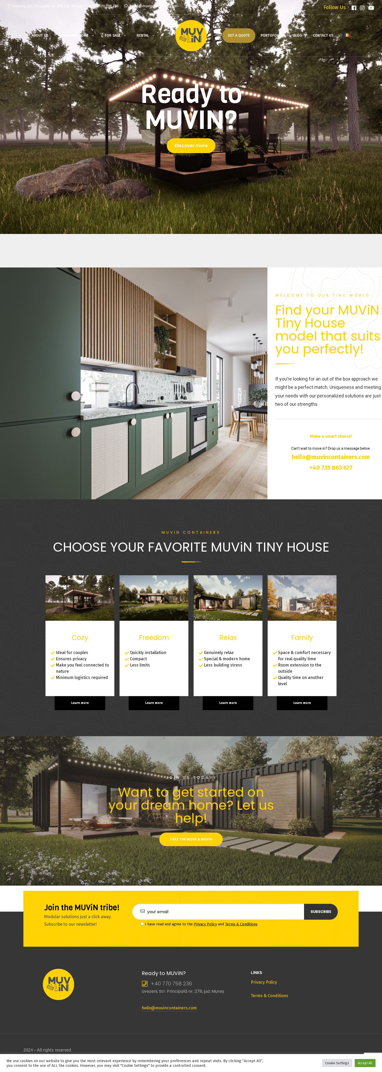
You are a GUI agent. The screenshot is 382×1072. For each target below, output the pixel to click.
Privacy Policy (205, 924)
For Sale (112, 35)
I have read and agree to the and (201, 924)
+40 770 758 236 (105, 6)
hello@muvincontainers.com (153, 6)
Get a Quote (239, 35)
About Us (40, 35)
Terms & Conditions (241, 924)
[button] (191, 145)
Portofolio (271, 35)
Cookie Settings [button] (337, 1063)
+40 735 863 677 (331, 467)
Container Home (73, 35)
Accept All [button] (365, 1063)
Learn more (80, 703)
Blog (297, 35)
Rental (143, 35)
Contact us (323, 35)
